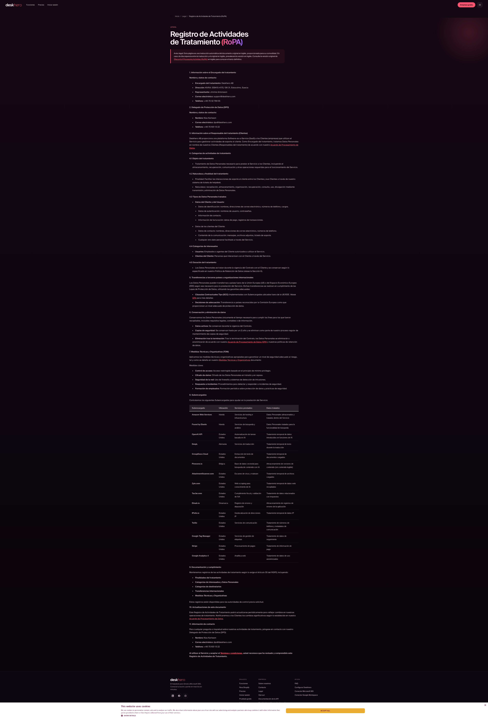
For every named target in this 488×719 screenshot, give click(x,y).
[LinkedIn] (172, 695)
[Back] (171, 16)
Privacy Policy (186, 713)
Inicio (177, 16)
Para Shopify (244, 687)
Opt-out (261, 695)
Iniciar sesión (52, 5)
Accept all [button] (325, 711)
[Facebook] (179, 695)
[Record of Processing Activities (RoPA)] (191, 59)
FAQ (296, 683)
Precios (41, 5)
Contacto (262, 687)
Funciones (30, 5)
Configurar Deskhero (303, 687)
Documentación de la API (268, 699)
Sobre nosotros (264, 683)
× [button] (485, 705)
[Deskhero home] (14, 4)
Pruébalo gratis (245, 699)
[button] (200, 715)
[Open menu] (479, 4)
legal (184, 16)
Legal (260, 691)
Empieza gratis (466, 5)
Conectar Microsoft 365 (304, 691)
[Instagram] (185, 695)
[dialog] (244, 710)
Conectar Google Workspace (306, 695)
